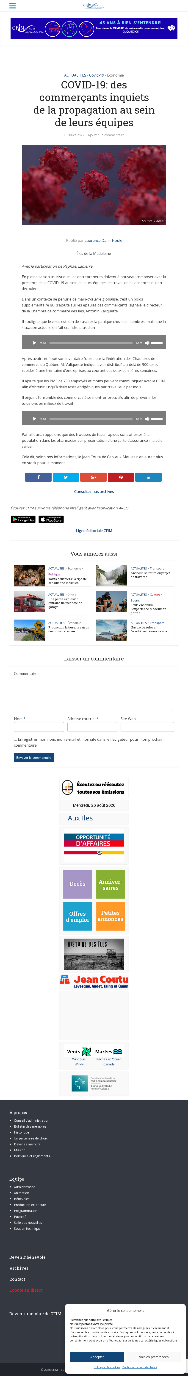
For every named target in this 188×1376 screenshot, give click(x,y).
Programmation (26, 1210)
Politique (54, 574)
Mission (19, 1150)
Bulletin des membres (30, 1126)
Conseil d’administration (31, 1120)
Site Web (128, 718)
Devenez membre (27, 1144)
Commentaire (25, 673)
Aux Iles (78, 817)
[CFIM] (94, 5)
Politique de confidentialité (139, 1367)
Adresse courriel (82, 718)
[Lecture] (34, 343)
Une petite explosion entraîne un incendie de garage (65, 603)
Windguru (79, 1059)
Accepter (97, 1357)
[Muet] (147, 343)
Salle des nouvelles (28, 1222)
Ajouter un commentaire (106, 135)
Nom (19, 718)
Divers (72, 594)
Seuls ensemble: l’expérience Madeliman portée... (148, 609)
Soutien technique (27, 1228)
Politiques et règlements (32, 1156)
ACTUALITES (75, 75)
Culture (155, 594)
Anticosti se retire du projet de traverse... (150, 575)
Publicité (20, 1216)
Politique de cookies (107, 1367)
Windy (79, 1064)
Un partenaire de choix (30, 1138)
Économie (115, 75)
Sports (135, 600)
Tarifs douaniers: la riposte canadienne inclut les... (67, 581)
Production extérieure (30, 1205)
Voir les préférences (154, 1357)
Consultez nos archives (94, 491)
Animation (21, 1193)
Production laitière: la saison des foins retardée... (68, 629)
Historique (21, 1132)
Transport (157, 568)
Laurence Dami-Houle (103, 240)
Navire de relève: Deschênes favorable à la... (150, 629)
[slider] (157, 342)
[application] (94, 342)
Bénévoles (22, 1199)
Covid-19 (96, 75)
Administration (25, 1187)
